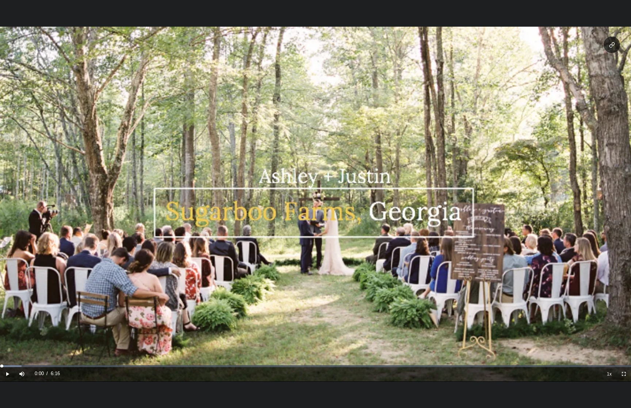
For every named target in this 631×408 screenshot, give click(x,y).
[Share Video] (612, 45)
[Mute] (22, 374)
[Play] (7, 374)
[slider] (315, 366)
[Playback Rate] (609, 374)
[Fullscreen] (623, 374)
